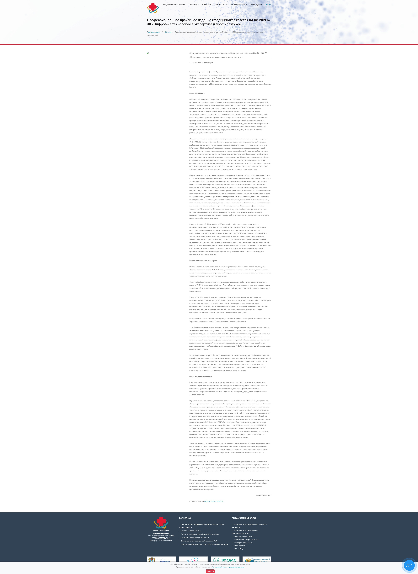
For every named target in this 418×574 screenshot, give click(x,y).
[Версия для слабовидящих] (266, 5)
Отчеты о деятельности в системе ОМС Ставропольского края (204, 544)
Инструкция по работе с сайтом (161, 540)
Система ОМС (220, 4)
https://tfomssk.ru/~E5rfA (213, 501)
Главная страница (153, 32)
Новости (168, 32)
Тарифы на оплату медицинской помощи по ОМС (199, 541)
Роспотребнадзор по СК (243, 543)
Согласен (210, 571)
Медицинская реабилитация (174, 4)
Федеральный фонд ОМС (243, 536)
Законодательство (238, 4)
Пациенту (206, 4)
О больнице (192, 4)
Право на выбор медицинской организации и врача (200, 534)
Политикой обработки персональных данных (228, 567)
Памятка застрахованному (191, 531)
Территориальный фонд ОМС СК (246, 539)
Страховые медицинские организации (195, 537)
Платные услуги (256, 4)
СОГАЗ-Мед (238, 549)
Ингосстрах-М (239, 546)
